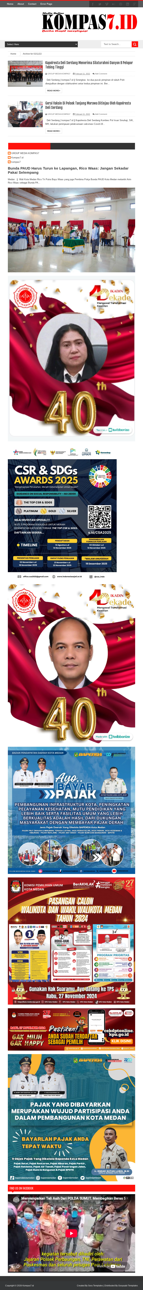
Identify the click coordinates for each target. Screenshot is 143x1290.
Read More (53, 91)
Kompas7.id (17, 157)
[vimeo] (106, 4)
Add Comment (101, 74)
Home (10, 4)
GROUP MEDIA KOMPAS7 (25, 153)
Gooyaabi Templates (128, 1285)
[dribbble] (120, 4)
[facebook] (92, 4)
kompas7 (16, 162)
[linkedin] (127, 4)
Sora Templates (95, 1285)
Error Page (46, 4)
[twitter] (99, 4)
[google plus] (134, 4)
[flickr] (113, 4)
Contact (32, 4)
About (20, 4)
